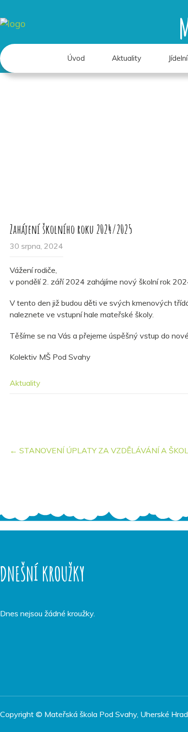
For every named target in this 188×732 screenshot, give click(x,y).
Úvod (76, 58)
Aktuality (126, 58)
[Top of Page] (160, 711)
